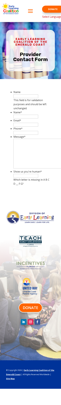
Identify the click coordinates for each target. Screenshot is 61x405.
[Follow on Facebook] (37, 322)
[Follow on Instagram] (30, 322)
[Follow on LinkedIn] (23, 322)
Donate (30, 307)
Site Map (10, 378)
